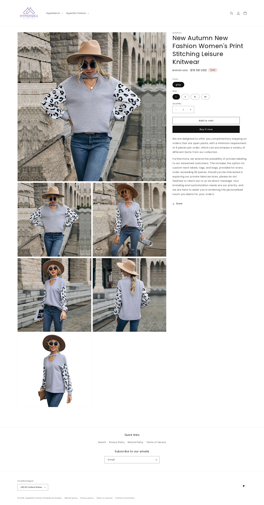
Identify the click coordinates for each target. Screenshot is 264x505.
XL (195, 96)
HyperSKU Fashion (34, 498)
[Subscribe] (156, 459)
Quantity (176, 103)
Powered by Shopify (52, 498)
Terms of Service (156, 442)
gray (178, 84)
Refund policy (71, 498)
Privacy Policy (117, 442)
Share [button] (179, 203)
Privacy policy (87, 498)
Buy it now (206, 129)
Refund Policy (135, 442)
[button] (54, 13)
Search (102, 442)
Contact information (125, 498)
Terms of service (104, 498)
